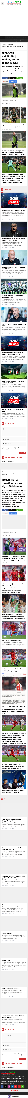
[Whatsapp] (22, 1086)
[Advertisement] (14, 21)
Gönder (20, 78)
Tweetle (13, 78)
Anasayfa (5, 44)
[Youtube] (15, 1086)
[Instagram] (9, 1086)
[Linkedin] (12, 1086)
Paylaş (5, 78)
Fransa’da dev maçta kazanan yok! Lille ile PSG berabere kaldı (17, 37)
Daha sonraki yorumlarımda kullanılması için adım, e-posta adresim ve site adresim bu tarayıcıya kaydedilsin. (14, 448)
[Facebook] (2, 1086)
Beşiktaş (11, 44)
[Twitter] (5, 1086)
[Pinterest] (19, 1086)
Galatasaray (12, 471)
